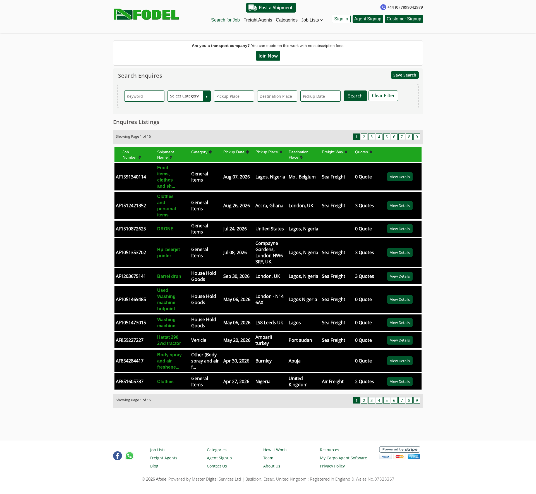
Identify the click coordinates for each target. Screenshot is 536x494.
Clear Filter (383, 95)
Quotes (361, 152)
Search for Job (225, 20)
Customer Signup (404, 18)
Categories (287, 20)
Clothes (165, 381)
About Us (271, 466)
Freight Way (332, 152)
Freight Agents (257, 20)
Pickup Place (266, 152)
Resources (329, 449)
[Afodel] (147, 13)
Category (199, 152)
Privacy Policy (332, 466)
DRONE (165, 228)
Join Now (268, 56)
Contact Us (217, 466)
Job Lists (310, 20)
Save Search (404, 75)
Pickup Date (234, 152)
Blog (154, 466)
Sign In (341, 18)
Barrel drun (169, 276)
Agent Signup (367, 18)
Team (268, 457)
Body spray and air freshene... (169, 360)
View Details (400, 176)
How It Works (275, 449)
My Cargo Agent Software (343, 457)
